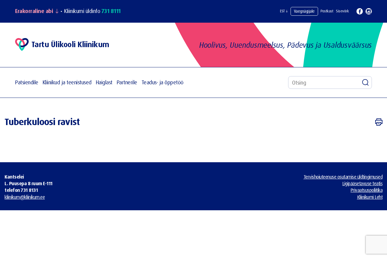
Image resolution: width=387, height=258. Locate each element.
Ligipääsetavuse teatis (362, 183)
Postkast (326, 11)
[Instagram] (369, 11)
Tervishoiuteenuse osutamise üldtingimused (343, 177)
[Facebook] (359, 11)
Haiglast (104, 82)
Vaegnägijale (304, 11)
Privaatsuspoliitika (367, 190)
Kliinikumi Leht (370, 197)
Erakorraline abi (34, 11)
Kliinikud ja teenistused (67, 82)
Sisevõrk (342, 11)
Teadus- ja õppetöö (162, 82)
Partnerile (127, 82)
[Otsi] (365, 82)
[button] (284, 11)
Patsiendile (26, 82)
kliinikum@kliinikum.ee (25, 197)
